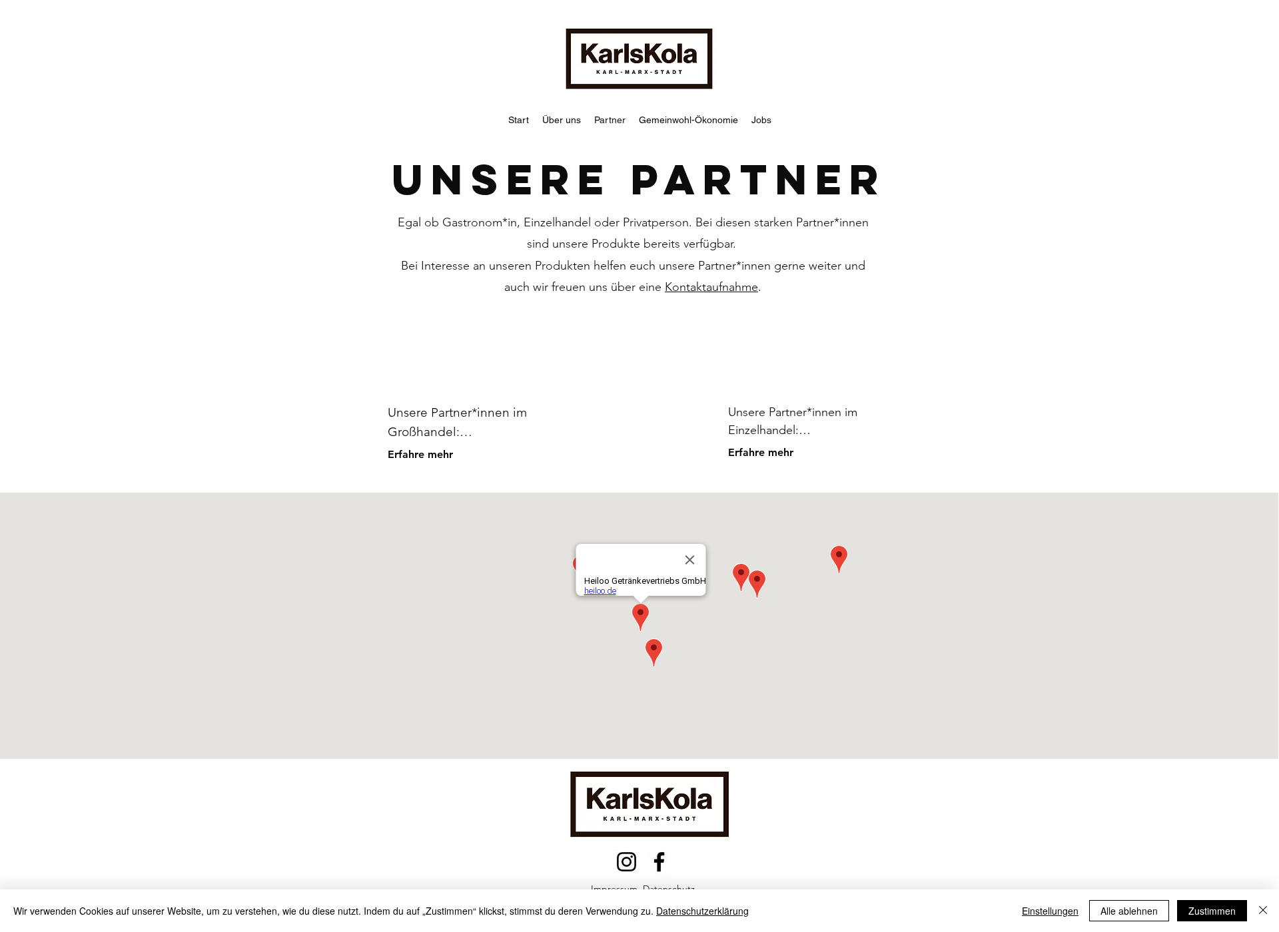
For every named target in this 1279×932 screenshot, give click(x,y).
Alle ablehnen (1129, 910)
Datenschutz (669, 889)
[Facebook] (659, 862)
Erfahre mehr (420, 454)
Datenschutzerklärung (702, 910)
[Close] (1263, 910)
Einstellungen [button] (1050, 910)
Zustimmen (1212, 910)
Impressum (614, 889)
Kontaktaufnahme (711, 287)
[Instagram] (627, 862)
